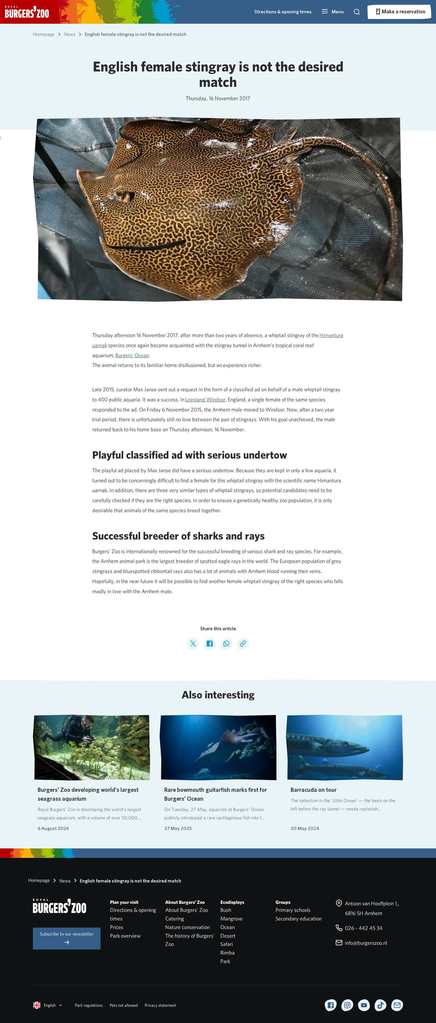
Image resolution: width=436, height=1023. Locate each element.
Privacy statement (160, 1005)
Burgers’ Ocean (132, 355)
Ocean (227, 927)
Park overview (125, 935)
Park (225, 961)
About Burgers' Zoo (186, 910)
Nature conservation (187, 927)
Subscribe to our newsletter (67, 934)
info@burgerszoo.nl (365, 942)
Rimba (227, 952)
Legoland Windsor (205, 399)
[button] (332, 12)
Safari (226, 944)
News (64, 881)
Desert (227, 935)
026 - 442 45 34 (363, 928)
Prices (116, 927)
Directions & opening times (283, 12)
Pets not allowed (124, 1005)
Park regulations (89, 1005)
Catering (174, 918)
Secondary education (299, 918)
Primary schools (293, 910)
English (50, 1005)
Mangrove (231, 918)
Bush (225, 910)
